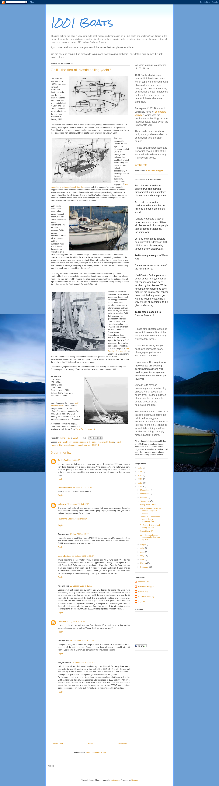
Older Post (122, 744)
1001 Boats (82, 22)
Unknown (62, 504)
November (145, 494)
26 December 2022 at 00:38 (82, 641)
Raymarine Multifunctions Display (72, 519)
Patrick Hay (143, 591)
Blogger (134, 780)
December (145, 490)
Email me (141, 164)
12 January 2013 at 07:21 (78, 504)
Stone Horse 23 (146, 531)
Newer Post (58, 744)
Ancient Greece (65, 487)
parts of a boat (64, 556)
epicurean (115, 780)
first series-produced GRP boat (82, 442)
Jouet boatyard (84, 445)
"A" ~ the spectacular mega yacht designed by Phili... (150, 537)
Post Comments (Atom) (96, 752)
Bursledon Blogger (154, 171)
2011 (140, 487)
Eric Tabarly (63, 442)
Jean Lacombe (70, 445)
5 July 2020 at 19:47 (76, 621)
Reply (60, 479)
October (144, 497)
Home (90, 744)
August (143, 544)
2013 (140, 479)
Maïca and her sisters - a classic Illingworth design (150, 510)
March (143, 563)
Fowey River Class (148, 504)
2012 (140, 483)
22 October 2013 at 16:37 (83, 556)
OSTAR (95, 445)
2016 (140, 468)
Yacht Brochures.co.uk (85, 429)
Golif (61, 445)
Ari (59, 460)
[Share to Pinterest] (101, 438)
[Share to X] (95, 438)
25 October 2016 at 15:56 (81, 586)
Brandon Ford (143, 582)
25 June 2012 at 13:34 (82, 487)
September (145, 501)
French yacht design (105, 442)
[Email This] (89, 438)
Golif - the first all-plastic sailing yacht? (150, 526)
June (142, 552)
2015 (140, 472)
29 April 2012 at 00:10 (70, 460)
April (142, 559)
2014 (140, 475)
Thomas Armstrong (146, 596)
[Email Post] (84, 438)
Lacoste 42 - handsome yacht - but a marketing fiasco (150, 519)
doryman (141, 601)
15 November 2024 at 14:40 (84, 662)
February (144, 567)
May (142, 556)
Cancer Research (144, 315)
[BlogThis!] (92, 438)
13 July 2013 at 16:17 (79, 534)
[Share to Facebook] (98, 438)
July (142, 548)
